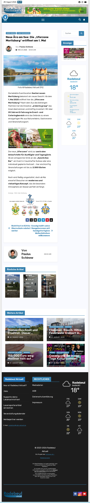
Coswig (52, 352)
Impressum (37, 402)
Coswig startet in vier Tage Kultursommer (64, 357)
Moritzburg (11, 33)
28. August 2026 (16, 337)
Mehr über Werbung (20, 128)
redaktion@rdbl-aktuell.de (17, 425)
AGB (34, 391)
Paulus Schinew (26, 47)
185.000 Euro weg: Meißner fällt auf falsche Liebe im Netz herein (23, 360)
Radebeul (11, 327)
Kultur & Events (63, 352)
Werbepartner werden (13, 419)
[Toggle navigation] (43, 20)
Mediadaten (37, 385)
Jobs (6, 391)
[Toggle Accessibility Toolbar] (5, 17)
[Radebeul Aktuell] (13, 10)
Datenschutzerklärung (42, 397)
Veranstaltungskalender (14, 414)
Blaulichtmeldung (56, 327)
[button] (80, 19)
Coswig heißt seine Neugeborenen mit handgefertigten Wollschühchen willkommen (40, 231)
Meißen (68, 327)
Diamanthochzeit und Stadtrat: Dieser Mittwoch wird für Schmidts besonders (23, 334)
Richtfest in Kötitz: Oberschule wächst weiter (21, 228)
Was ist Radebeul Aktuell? (15, 385)
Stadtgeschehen (23, 33)
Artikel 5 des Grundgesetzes (46, 470)
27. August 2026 (58, 337)
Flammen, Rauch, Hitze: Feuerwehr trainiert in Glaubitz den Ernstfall (65, 333)
